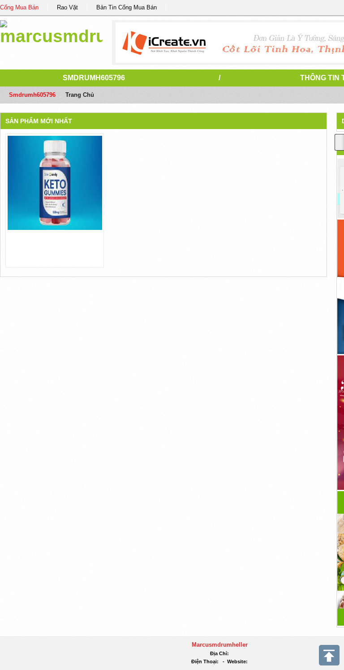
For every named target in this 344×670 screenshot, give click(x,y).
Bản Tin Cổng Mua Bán (126, 7)
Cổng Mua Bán (19, 7)
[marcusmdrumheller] (51, 31)
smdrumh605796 (94, 78)
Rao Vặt (67, 7)
